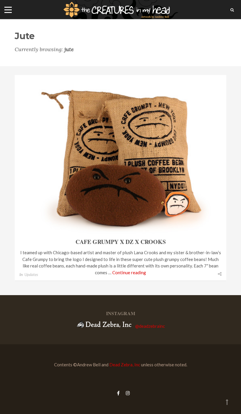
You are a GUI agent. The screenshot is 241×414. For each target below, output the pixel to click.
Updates (31, 274)
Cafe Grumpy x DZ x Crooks (121, 241)
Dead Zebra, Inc (124, 364)
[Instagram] (126, 393)
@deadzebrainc (150, 326)
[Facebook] (118, 393)
